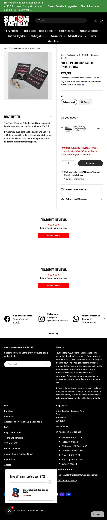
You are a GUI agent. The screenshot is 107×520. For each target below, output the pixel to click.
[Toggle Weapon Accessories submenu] (99, 31)
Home (6, 48)
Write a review (53, 235)
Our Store (8, 411)
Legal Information (12, 432)
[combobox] (61, 20)
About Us (52, 41)
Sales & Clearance (76, 36)
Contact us (9, 416)
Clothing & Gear (37, 36)
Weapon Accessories (89, 31)
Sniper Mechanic (68, 55)
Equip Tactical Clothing (66, 480)
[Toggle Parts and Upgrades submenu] (26, 36)
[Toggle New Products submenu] (20, 31)
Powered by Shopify (35, 510)
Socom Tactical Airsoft (18, 510)
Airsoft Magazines (66, 31)
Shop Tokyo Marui (90, 6)
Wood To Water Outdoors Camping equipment (77, 474)
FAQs (6, 427)
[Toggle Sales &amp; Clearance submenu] (85, 36)
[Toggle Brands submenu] (98, 36)
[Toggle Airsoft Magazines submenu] (76, 31)
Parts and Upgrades (16, 36)
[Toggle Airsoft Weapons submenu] (54, 31)
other (16, 141)
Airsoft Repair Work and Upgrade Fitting (23, 421)
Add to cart (90, 163)
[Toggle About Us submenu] (57, 41)
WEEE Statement (12, 448)
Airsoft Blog (9, 459)
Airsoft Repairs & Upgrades (62, 6)
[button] (101, 20)
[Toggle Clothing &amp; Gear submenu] (46, 36)
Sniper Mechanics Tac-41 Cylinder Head (25, 48)
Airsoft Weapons (46, 31)
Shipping (75, 77)
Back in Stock (30, 31)
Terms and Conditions (14, 437)
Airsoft (7, 464)
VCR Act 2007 (10, 443)
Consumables (56, 36)
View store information (74, 179)
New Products (12, 31)
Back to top (53, 333)
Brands (93, 36)
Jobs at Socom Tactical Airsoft (18, 454)
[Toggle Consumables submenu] (64, 36)
